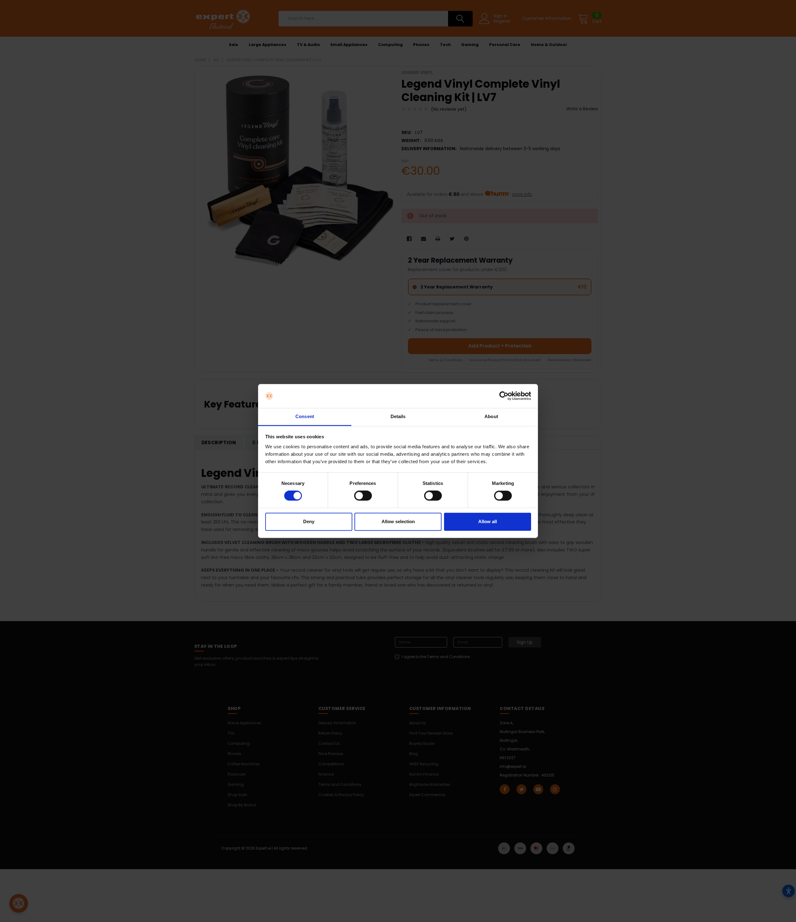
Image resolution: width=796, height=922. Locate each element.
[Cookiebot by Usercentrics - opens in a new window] (504, 396)
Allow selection (398, 521)
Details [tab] (398, 416)
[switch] (363, 496)
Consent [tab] (304, 416)
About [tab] (491, 416)
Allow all (487, 521)
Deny (308, 521)
